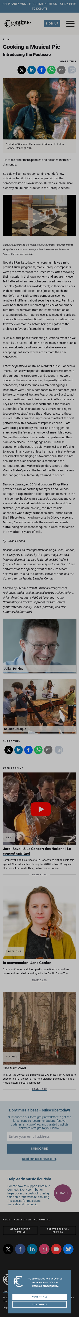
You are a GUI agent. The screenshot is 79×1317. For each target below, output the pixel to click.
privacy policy (50, 1286)
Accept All (39, 1296)
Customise (39, 1304)
